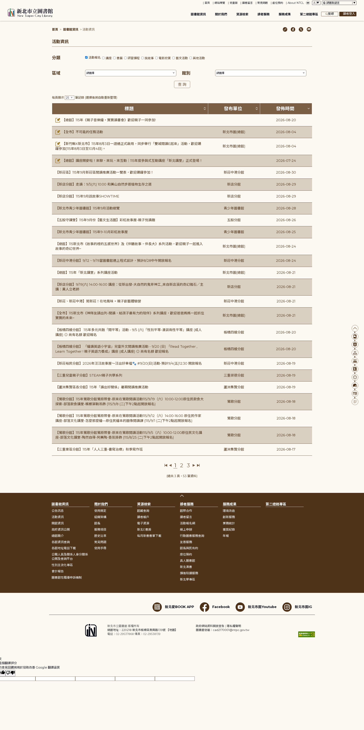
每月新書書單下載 (149, 536)
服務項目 (100, 529)
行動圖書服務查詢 (192, 536)
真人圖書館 (187, 560)
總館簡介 (58, 536)
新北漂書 (186, 567)
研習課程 (134, 58)
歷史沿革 (100, 536)
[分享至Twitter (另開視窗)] (301, 30)
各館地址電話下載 (64, 548)
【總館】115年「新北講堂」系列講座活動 (86, 273)
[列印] (309, 30)
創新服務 (229, 517)
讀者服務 (263, 14)
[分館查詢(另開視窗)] (355, 352)
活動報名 (95, 57)
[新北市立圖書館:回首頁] (30, 13)
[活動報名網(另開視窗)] (355, 401)
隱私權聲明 (234, 626)
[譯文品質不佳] (10, 673)
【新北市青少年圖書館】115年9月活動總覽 (87, 208)
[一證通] (355, 393)
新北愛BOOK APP (179, 607)
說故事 (149, 58)
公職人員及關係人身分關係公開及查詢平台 (70, 557)
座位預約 (277, 3)
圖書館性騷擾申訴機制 (67, 577)
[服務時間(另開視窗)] (355, 377)
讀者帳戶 (143, 517)
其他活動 (199, 58)
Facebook (221, 607)
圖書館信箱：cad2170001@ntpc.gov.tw (222, 630)
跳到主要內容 (9, 2)
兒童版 (234, 3)
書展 (120, 58)
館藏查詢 (143, 511)
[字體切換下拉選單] (316, 3)
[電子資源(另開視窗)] (355, 361)
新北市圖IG (303, 607)
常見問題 (262, 3)
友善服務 (186, 542)
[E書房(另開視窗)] (355, 369)
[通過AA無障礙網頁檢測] (306, 634)
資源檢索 (242, 14)
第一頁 (166, 465)
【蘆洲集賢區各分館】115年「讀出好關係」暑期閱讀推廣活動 (101, 387)
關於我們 (221, 14)
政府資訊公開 (61, 529)
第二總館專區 (309, 14)
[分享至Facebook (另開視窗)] (293, 30)
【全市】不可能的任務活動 (82, 132)
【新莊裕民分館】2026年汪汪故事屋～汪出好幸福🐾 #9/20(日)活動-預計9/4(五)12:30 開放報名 (128, 363)
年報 (226, 536)
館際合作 (186, 511)
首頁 (207, 3)
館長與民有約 (189, 548)
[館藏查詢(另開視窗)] (355, 336)
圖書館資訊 (198, 14)
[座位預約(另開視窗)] (355, 385)
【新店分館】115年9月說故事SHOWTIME (87, 196)
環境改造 (229, 511)
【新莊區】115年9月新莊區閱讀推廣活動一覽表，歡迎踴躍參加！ (104, 172)
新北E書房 (144, 529)
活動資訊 (58, 517)
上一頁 (170, 465)
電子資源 (143, 523)
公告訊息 (58, 511)
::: (2, 2)
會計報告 (58, 571)
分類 (56, 57)
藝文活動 (182, 58)
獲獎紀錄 (229, 529)
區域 (56, 73)
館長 (97, 523)
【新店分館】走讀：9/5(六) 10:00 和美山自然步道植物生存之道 (103, 184)
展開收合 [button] (182, 496)
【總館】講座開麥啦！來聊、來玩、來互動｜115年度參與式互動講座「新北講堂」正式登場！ (132, 161)
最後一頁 (198, 465)
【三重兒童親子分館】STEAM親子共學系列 (88, 375)
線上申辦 (186, 529)
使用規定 (100, 511)
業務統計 (229, 523)
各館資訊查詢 (61, 542)
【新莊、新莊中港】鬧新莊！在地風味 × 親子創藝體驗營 (98, 301)
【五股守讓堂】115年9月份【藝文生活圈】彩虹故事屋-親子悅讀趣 (105, 220)
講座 (109, 58)
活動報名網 (187, 523)
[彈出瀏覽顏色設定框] (307, 3)
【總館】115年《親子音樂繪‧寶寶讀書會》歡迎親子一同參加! (108, 120)
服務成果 (285, 14)
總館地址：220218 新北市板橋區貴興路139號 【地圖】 (142, 630)
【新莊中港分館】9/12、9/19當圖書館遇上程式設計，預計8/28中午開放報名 (113, 261)
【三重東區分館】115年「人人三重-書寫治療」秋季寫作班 (99, 449)
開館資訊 (58, 523)
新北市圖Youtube (262, 607)
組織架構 (100, 517)
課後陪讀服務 (189, 573)
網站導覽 (219, 3)
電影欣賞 (165, 58)
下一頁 (194, 465)
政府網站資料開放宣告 (210, 626)
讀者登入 (349, 14)
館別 (186, 73)
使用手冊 (100, 548)
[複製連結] (285, 30)
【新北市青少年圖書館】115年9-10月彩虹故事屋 (91, 232)
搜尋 (331, 14)
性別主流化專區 (62, 565)
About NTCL (296, 3)
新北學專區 (187, 579)
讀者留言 (247, 3)
